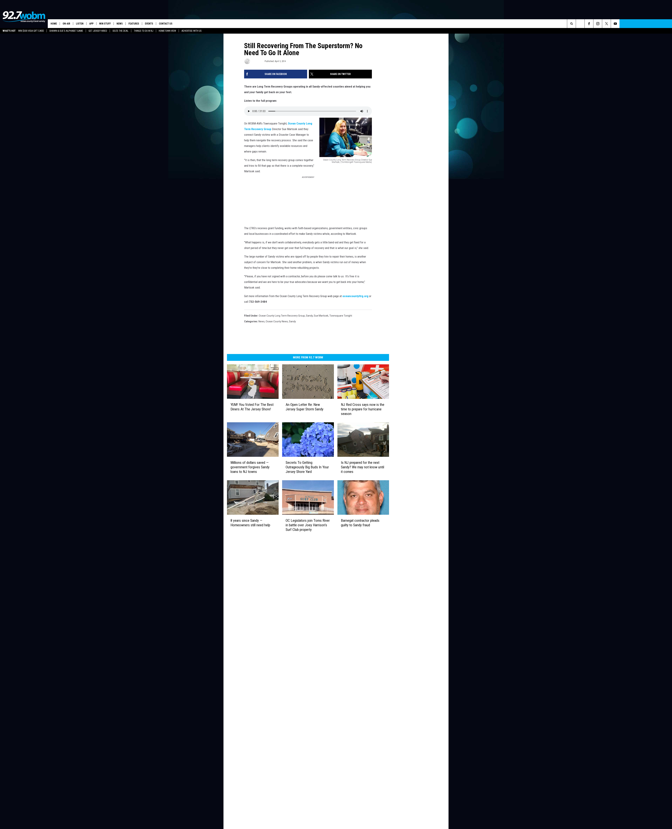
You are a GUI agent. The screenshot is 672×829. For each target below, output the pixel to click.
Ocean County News (277, 321)
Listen (79, 23)
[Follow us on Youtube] (615, 23)
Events (149, 23)
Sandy (309, 315)
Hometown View (167, 30)
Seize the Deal (120, 30)
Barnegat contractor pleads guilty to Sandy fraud (360, 522)
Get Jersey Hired (98, 30)
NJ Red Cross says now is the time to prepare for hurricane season (362, 409)
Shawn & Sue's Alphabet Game (66, 30)
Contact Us (165, 23)
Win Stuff (105, 23)
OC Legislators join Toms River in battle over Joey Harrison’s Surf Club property (308, 525)
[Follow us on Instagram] (597, 23)
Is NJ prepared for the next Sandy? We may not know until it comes (362, 467)
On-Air (66, 23)
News (120, 23)
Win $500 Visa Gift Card (31, 30)
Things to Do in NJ (143, 30)
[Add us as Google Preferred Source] (580, 23)
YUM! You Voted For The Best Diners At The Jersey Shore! (252, 406)
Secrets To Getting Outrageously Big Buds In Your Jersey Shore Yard (307, 467)
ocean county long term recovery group (282, 315)
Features (133, 23)
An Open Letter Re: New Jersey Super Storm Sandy (304, 406)
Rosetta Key (257, 61)
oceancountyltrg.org (355, 296)
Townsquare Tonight (340, 315)
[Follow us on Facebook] (589, 23)
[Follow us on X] (606, 23)
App (91, 23)
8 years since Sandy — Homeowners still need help (250, 522)
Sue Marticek (321, 315)
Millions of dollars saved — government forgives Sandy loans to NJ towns (250, 467)
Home (54, 23)
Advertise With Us (191, 30)
